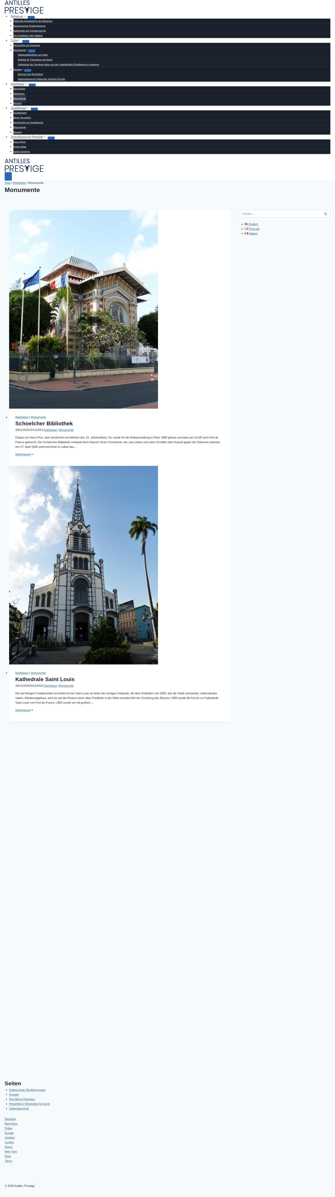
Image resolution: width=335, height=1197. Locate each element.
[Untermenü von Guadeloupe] (34, 109)
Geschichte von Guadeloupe (28, 122)
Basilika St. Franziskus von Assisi (35, 59)
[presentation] (119, 309)
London (9, 1142)
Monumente (19, 98)
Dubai (8, 1128)
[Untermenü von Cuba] (25, 41)
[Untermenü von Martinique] (32, 85)
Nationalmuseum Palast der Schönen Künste (41, 79)
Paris (8, 1156)
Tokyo (8, 1160)
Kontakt (14, 1094)
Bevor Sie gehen (22, 117)
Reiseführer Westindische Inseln (29, 1103)
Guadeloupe (20, 113)
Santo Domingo (21, 151)
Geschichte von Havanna (26, 45)
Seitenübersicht (19, 1108)
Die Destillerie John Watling (28, 35)
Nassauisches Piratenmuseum (29, 26)
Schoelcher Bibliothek (44, 423)
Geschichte (19, 88)
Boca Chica (19, 142)
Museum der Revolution (30, 74)
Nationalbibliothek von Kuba (33, 55)
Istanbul (10, 1137)
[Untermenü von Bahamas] (31, 17)
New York (11, 1151)
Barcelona (11, 1123)
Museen (17, 103)
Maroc (9, 1147)
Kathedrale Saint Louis (45, 679)
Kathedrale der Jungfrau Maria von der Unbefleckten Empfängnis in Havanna (58, 64)
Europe (9, 1133)
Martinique (19, 93)
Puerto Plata (19, 146)
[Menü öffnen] (8, 176)
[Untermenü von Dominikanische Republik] (51, 138)
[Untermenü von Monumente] (31, 50)
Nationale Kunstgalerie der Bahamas (32, 21)
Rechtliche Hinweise (22, 1099)
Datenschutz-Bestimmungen (27, 1089)
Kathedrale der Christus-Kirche (29, 30)
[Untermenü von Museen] (27, 70)
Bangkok (10, 1119)
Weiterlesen (24, 454)
